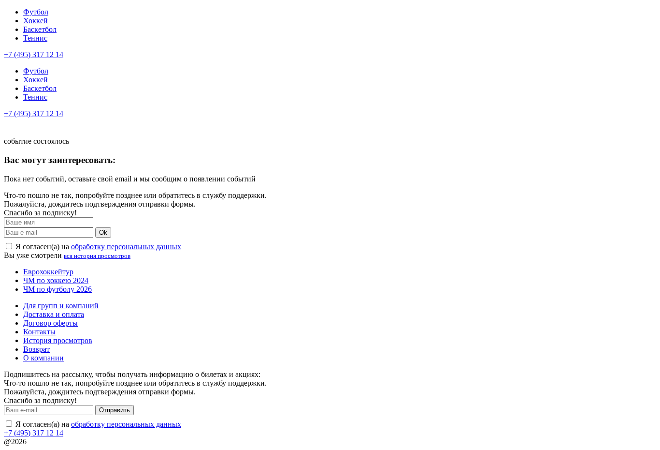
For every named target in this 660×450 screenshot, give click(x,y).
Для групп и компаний (61, 305)
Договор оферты (50, 323)
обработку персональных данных (126, 246)
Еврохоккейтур (48, 272)
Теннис (35, 38)
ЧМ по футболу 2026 (57, 289)
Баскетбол (40, 29)
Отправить (114, 410)
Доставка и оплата (53, 314)
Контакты (39, 332)
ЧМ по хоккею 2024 (55, 280)
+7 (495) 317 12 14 (33, 54)
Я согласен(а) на (97, 246)
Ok (103, 232)
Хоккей (35, 20)
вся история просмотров (97, 255)
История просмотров (57, 340)
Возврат (36, 349)
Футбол (35, 12)
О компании (43, 358)
